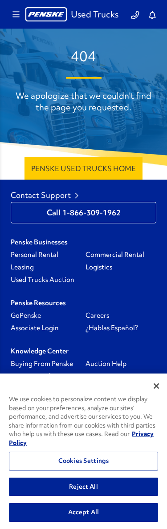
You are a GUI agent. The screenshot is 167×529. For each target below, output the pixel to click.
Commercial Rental (115, 254)
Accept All (83, 512)
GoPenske (26, 315)
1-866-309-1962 (91, 213)
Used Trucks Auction (42, 279)
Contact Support (41, 195)
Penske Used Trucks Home (83, 168)
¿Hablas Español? (112, 327)
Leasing (22, 267)
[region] (83, 451)
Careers (97, 315)
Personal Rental (34, 254)
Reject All (83, 487)
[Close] (156, 386)
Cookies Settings (83, 461)
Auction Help (106, 363)
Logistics (99, 267)
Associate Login (35, 327)
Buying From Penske (42, 363)
